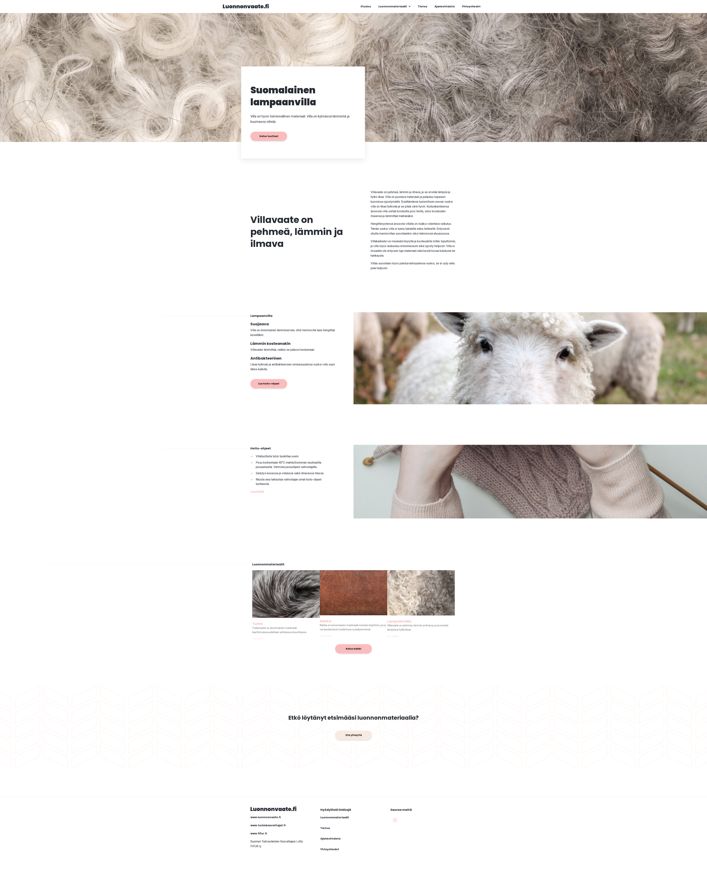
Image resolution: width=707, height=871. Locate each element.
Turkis (257, 623)
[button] (268, 136)
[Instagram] (395, 820)
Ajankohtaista (445, 6)
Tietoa (422, 6)
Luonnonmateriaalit (392, 6)
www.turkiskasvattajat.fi (268, 825)
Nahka (325, 621)
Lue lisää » (258, 638)
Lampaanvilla (399, 621)
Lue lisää (257, 492)
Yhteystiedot (471, 6)
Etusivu (366, 6)
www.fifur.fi (258, 833)
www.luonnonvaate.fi (265, 817)
